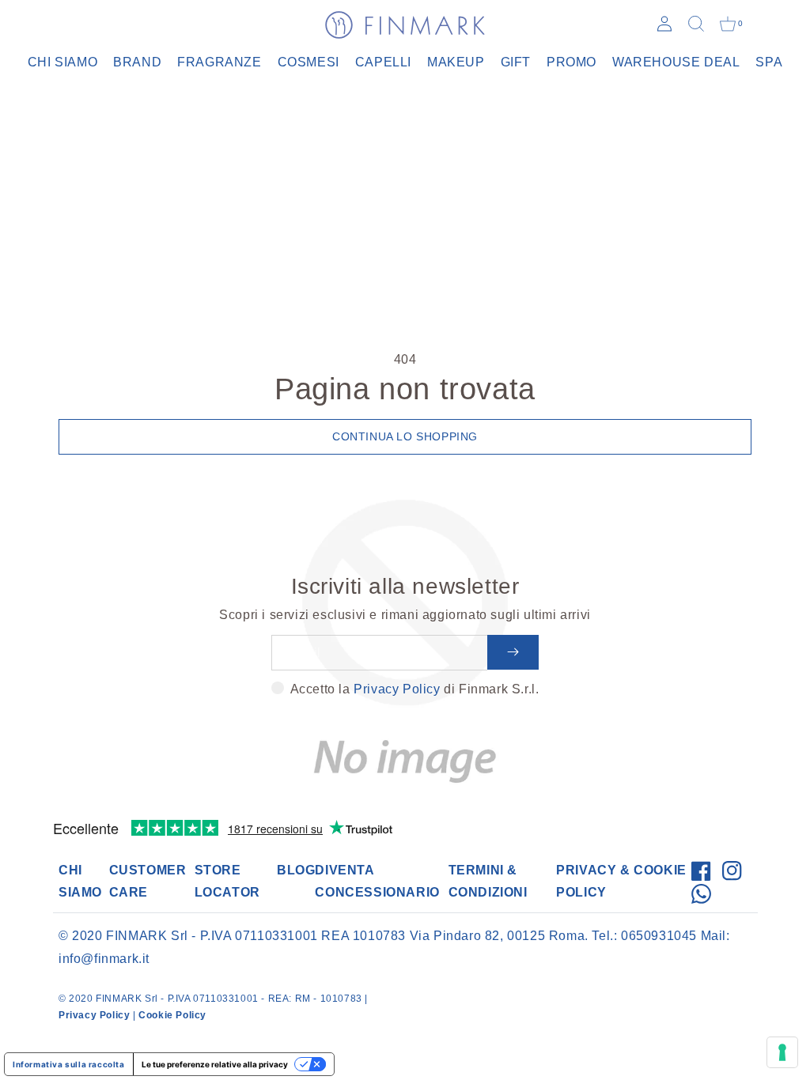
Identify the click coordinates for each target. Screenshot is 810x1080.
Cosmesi (308, 62)
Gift (516, 62)
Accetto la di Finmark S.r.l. (414, 689)
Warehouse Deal (676, 62)
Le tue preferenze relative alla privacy (215, 1064)
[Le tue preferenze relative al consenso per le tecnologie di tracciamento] (782, 1052)
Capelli (383, 62)
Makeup (456, 62)
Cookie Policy (172, 1015)
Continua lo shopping (405, 436)
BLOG (296, 870)
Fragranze (219, 62)
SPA (768, 62)
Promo (571, 62)
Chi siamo (62, 62)
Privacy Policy (397, 689)
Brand (137, 62)
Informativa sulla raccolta (69, 1064)
